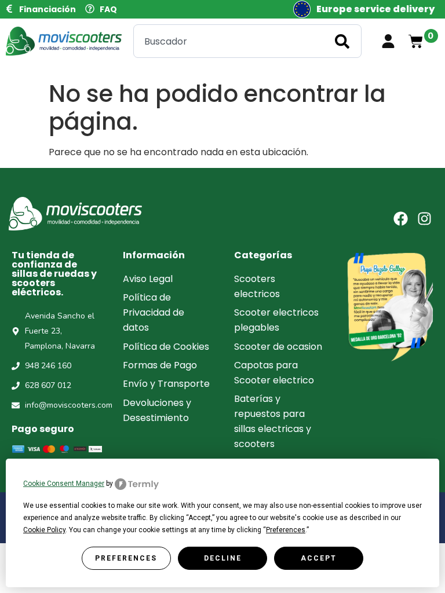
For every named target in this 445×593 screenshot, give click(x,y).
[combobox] (247, 41)
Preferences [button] (285, 530)
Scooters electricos (257, 286)
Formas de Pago (160, 365)
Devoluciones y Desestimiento (157, 410)
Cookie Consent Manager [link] (63, 483)
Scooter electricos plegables (276, 320)
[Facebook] (401, 218)
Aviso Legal (148, 278)
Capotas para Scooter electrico (274, 372)
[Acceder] (388, 41)
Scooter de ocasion (278, 346)
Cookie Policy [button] (44, 530)
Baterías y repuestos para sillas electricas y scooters (272, 421)
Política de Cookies (166, 346)
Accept (319, 558)
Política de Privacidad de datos (153, 312)
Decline (223, 558)
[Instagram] (424, 218)
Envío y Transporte (166, 383)
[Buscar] (344, 41)
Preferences (126, 558)
